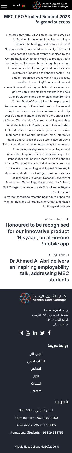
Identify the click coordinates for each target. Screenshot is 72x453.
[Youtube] (28, 333)
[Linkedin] (35, 333)
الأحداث (36, 383)
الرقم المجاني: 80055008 (36, 410)
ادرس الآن (36, 353)
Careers (36, 391)
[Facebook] (49, 333)
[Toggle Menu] (4, 5)
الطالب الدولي (36, 361)
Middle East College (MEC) (32, 446)
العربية (17, 5)
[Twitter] (42, 333)
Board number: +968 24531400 (36, 417)
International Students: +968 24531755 (36, 432)
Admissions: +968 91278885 (36, 425)
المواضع (36, 368)
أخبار (36, 376)
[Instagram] (21, 333)
